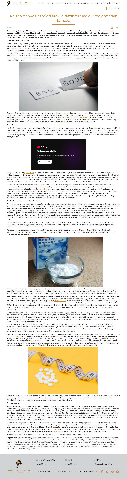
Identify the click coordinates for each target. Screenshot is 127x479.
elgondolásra (29, 173)
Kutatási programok (81, 3)
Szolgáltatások (66, 3)
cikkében (16, 189)
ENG (42, 3)
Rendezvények (96, 3)
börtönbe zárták (100, 132)
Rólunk (50, 3)
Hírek (57, 3)
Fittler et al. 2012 (60, 301)
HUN (38, 3)
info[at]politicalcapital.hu (103, 464)
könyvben (43, 189)
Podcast (115, 3)
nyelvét (80, 327)
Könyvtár (107, 3)
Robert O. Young (13, 336)
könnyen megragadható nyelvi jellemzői (74, 117)
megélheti (56, 431)
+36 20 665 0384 (42, 464)
